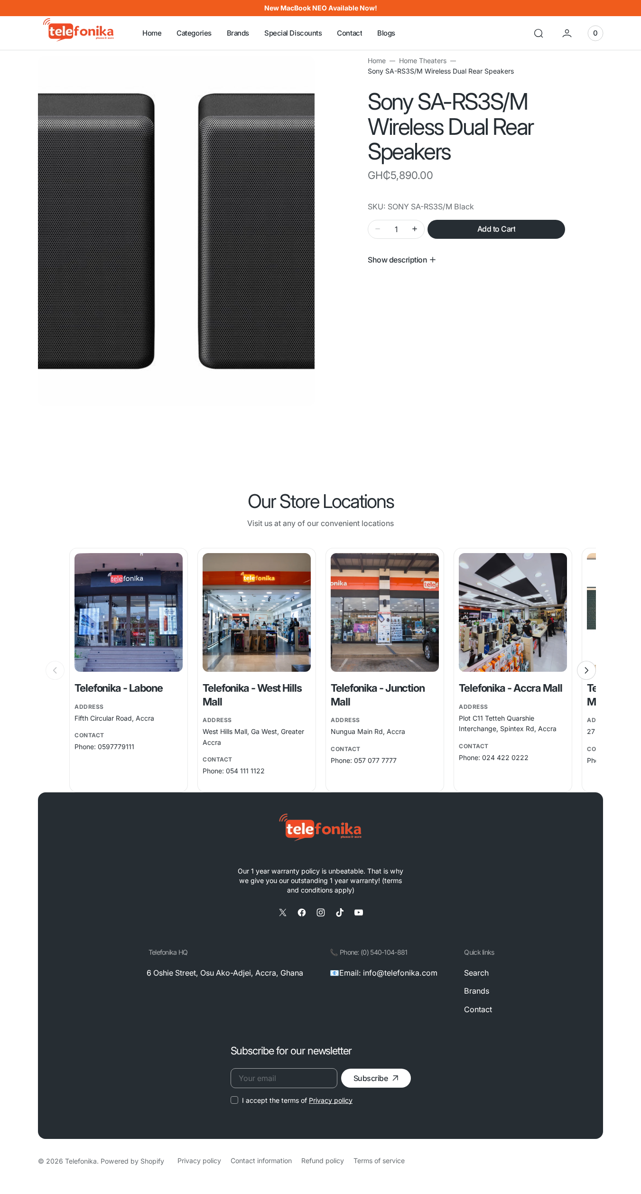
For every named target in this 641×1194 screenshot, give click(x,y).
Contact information (261, 1160)
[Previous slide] (55, 670)
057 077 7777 (375, 760)
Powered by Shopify (132, 1161)
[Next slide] (586, 670)
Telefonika (81, 1161)
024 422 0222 (505, 757)
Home (377, 60)
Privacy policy (331, 1100)
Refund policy (322, 1160)
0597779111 (116, 747)
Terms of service (379, 1160)
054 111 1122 (245, 771)
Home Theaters (422, 60)
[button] (538, 33)
